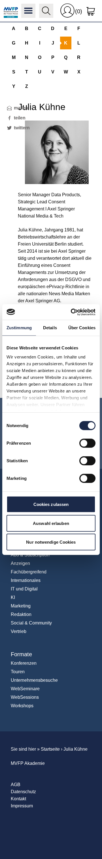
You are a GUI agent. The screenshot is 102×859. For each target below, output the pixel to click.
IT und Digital (24, 588)
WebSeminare (25, 688)
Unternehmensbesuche (34, 680)
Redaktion (21, 614)
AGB (15, 784)
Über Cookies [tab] (81, 327)
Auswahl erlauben (51, 523)
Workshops (22, 705)
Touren (18, 671)
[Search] (46, 11)
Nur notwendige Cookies (51, 542)
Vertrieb (18, 631)
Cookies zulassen (51, 504)
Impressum (22, 805)
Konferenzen (24, 663)
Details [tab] (50, 327)
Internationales (26, 580)
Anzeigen (20, 563)
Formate (21, 654)
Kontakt (18, 798)
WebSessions (25, 697)
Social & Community (31, 622)
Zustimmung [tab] (19, 327)
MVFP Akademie (11, 11)
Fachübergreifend (28, 571)
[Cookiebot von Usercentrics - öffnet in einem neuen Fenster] (71, 312)
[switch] (87, 443)
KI (13, 597)
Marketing (21, 605)
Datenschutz (23, 791)
